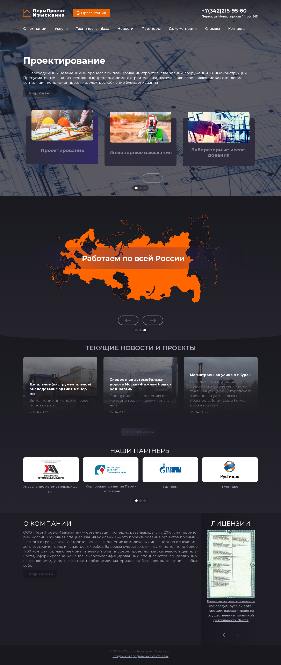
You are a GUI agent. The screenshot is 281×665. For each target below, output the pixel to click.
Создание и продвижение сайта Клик (140, 656)
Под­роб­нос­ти (40, 574)
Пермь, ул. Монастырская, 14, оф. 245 (230, 16)
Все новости (140, 432)
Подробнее (38, 93)
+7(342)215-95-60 (224, 11)
